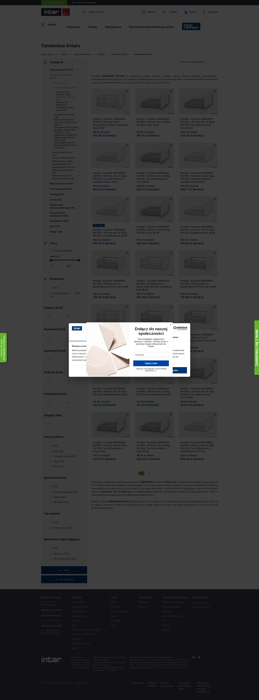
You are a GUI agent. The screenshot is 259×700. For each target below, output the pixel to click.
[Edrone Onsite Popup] (129, 350)
